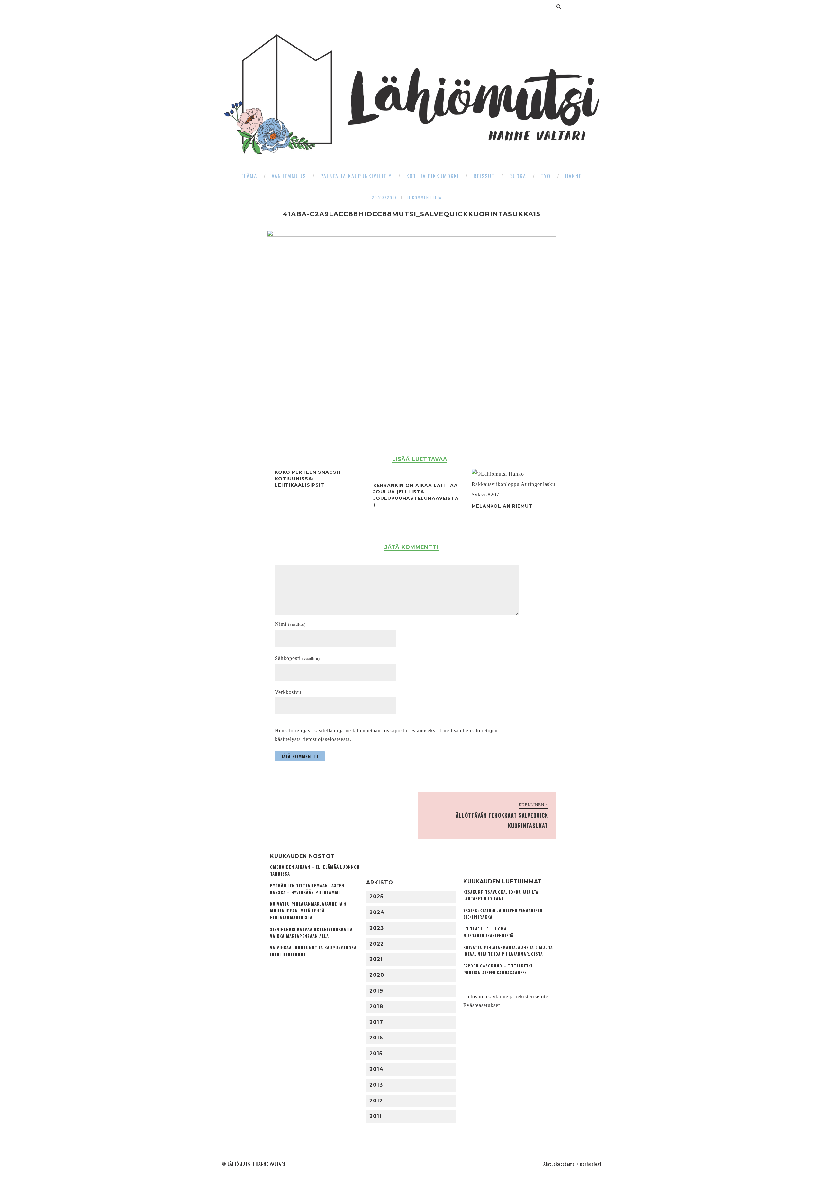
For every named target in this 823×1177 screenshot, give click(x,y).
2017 (376, 1022)
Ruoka (517, 176)
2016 (376, 1038)
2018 (376, 1006)
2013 (376, 1085)
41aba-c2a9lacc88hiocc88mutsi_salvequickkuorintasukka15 (411, 214)
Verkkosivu (288, 692)
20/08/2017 (384, 197)
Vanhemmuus (289, 176)
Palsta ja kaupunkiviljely (356, 176)
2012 (376, 1101)
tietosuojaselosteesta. (327, 739)
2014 (376, 1069)
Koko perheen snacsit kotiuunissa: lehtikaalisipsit (308, 478)
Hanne (573, 176)
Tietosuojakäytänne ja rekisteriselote (505, 996)
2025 (376, 897)
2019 (376, 991)
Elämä (249, 176)
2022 (376, 944)
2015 (376, 1053)
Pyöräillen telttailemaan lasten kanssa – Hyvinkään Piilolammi (307, 889)
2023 (376, 928)
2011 (375, 1116)
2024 (376, 912)
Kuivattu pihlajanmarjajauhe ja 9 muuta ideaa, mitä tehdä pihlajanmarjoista (308, 911)
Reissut (484, 176)
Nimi (290, 624)
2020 (376, 975)
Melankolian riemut (502, 506)
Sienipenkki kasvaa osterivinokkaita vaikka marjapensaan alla (311, 932)
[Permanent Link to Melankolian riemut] (515, 494)
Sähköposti (297, 658)
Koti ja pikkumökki (432, 176)
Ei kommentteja (424, 197)
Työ (546, 176)
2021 (376, 959)
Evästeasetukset (481, 1005)
